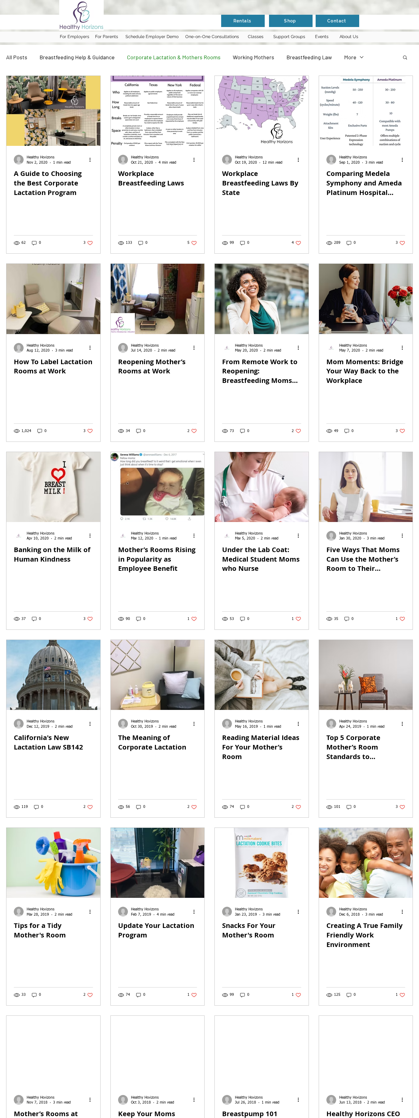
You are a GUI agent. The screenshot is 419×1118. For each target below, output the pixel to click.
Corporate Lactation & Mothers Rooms (174, 57)
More (350, 57)
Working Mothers (253, 57)
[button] (405, 58)
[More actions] (92, 159)
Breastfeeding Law (309, 57)
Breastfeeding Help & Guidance (77, 57)
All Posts (16, 57)
